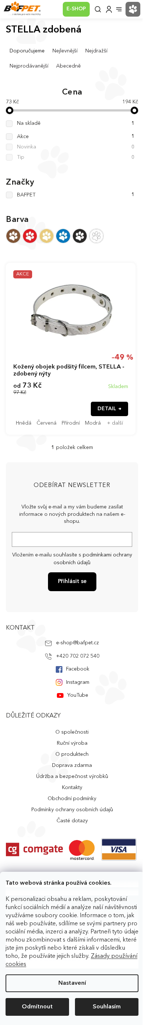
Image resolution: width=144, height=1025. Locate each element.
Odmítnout (37, 1007)
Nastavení (72, 983)
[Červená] (30, 236)
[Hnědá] (13, 236)
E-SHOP (76, 8)
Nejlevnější (65, 51)
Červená (46, 423)
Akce (75, 136)
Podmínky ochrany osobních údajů (72, 809)
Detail (106, 408)
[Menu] (119, 9)
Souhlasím (107, 1007)
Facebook (77, 669)
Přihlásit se (72, 582)
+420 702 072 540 (77, 656)
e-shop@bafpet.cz (77, 642)
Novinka (75, 147)
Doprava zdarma (72, 765)
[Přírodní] (46, 236)
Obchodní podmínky (72, 798)
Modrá (93, 423)
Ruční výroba (72, 743)
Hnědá (23, 423)
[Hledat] (97, 9)
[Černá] (79, 236)
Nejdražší (96, 51)
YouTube (77, 695)
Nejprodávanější (29, 66)
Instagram (77, 682)
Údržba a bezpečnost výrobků (72, 776)
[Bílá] (96, 236)
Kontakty (72, 787)
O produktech (72, 754)
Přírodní (71, 423)
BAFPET (75, 195)
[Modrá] (63, 236)
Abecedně (68, 66)
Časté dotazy (72, 820)
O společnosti (72, 732)
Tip (75, 157)
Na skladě (75, 123)
